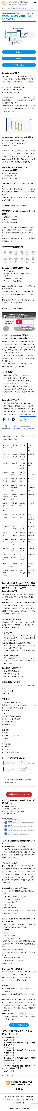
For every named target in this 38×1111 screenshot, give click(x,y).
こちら (11, 205)
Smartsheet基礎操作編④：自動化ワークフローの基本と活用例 (19, 1067)
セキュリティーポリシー (12, 1096)
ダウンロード (29, 1099)
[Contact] (19, 1089)
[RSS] (22, 1089)
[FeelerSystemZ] (15, 3)
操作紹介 (19, 58)
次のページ (10, 1075)
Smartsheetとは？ (11, 1037)
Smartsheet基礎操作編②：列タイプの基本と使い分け (19, 1051)
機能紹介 (19, 52)
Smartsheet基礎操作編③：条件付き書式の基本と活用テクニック (19, 1059)
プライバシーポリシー (27, 1096)
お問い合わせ (20, 1099)
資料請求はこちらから (19, 794)
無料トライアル (19, 65)
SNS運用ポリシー (10, 1099)
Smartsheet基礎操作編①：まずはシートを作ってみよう (19, 1044)
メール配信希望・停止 (19, 1103)
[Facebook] (16, 1089)
